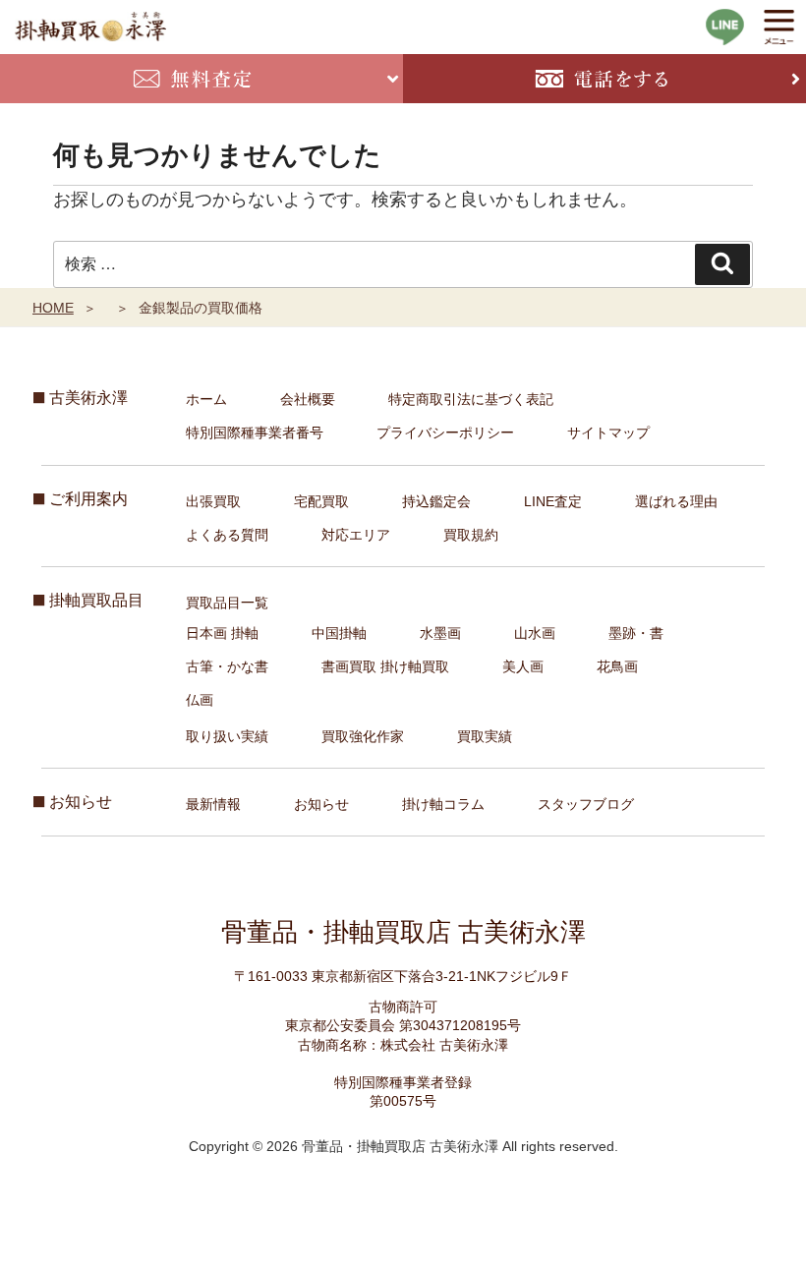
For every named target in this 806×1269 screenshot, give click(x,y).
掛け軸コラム (443, 804)
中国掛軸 (339, 633)
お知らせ (321, 804)
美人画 (523, 666)
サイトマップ (608, 432)
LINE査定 (553, 501)
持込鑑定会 (436, 501)
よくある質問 (227, 535)
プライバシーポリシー (445, 432)
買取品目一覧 (227, 602)
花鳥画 (617, 666)
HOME (53, 308)
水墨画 (440, 633)
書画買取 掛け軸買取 (385, 666)
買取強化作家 (362, 736)
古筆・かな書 (227, 666)
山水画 (534, 633)
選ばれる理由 (676, 501)
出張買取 (213, 501)
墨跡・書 (635, 633)
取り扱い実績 (227, 736)
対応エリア (355, 535)
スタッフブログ (586, 804)
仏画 (199, 700)
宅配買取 (321, 501)
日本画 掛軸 (222, 633)
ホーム (206, 399)
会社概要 (307, 399)
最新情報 (213, 804)
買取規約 (470, 535)
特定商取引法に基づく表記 (470, 399)
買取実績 (484, 736)
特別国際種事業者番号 (254, 432)
